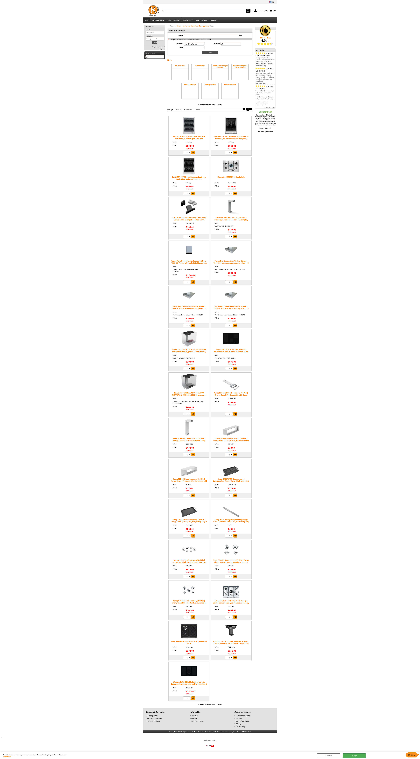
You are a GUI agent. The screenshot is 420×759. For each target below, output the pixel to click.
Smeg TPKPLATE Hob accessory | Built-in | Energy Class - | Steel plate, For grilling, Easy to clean (189, 521)
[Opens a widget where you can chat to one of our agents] (412, 755)
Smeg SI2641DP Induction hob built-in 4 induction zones (264, 93)
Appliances (185, 39)
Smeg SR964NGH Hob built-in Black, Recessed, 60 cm (189, 642)
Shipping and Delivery (154, 718)
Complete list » (269, 108)
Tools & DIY (213, 20)
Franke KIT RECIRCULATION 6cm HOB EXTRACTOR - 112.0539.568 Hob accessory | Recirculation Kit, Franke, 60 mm (189, 395)
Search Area (179, 43)
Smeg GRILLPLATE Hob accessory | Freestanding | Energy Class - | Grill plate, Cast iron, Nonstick (231, 481)
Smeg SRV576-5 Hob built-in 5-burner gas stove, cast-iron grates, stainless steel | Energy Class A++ (231, 603)
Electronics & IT (188, 20)
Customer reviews (197, 721)
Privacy (238, 724)
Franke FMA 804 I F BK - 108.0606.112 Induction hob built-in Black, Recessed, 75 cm (231, 350)
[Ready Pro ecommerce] (210, 746)
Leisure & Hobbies (201, 20)
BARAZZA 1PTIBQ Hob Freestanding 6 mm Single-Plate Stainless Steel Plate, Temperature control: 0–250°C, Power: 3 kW (189, 179)
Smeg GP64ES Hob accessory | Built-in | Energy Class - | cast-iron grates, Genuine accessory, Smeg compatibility (231, 562)
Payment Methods (153, 721)
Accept (354, 756)
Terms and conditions (243, 716)
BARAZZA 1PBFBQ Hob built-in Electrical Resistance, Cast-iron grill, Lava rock (189, 137)
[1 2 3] (229, 194)
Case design (216, 43)
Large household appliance (198, 39)
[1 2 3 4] (229, 495)
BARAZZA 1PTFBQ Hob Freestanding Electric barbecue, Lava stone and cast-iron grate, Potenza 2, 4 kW (231, 138)
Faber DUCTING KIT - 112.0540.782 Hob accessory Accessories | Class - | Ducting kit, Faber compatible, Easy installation (231, 219)
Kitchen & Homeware (174, 20)
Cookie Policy (6, 756)
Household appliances (157, 20)
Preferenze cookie (210, 740)
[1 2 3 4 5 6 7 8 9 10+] (187, 536)
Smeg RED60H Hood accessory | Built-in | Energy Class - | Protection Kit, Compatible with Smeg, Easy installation (189, 481)
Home (146, 20)
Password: (149, 36)
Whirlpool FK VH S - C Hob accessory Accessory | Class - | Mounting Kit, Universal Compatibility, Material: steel (231, 643)
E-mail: (148, 30)
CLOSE (418, 754)
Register (162, 49)
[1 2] (187, 153)
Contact (194, 718)
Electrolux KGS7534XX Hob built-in (231, 177)
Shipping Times (152, 716)
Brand (181, 47)
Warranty (239, 718)
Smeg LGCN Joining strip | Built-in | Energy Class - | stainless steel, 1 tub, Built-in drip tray (231, 520)
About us (194, 716)
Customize (328, 756)
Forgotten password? (158, 47)
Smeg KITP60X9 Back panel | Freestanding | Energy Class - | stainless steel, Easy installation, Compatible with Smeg (265, 77)
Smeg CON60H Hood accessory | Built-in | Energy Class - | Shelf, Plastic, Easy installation (231, 439)
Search (180, 36)
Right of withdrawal (242, 721)
